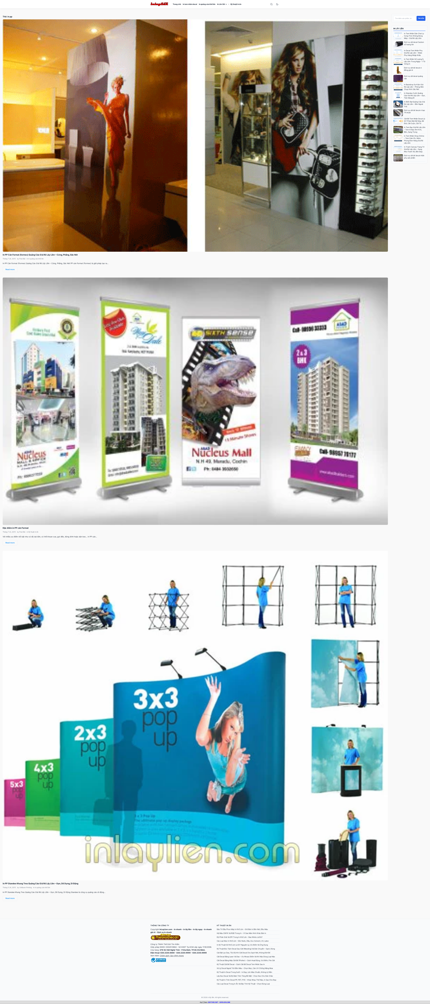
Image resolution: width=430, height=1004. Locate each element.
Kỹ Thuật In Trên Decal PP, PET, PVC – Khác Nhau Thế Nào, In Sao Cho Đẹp (246, 980)
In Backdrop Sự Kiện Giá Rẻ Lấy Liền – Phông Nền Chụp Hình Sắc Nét (414, 86)
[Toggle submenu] (229, 4)
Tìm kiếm (421, 18)
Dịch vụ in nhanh (164, 932)
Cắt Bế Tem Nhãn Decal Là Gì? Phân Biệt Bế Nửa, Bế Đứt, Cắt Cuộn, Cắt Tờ (414, 121)
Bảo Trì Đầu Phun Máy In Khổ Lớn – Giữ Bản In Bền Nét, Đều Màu (242, 929)
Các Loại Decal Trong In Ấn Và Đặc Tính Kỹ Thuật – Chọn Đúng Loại (243, 984)
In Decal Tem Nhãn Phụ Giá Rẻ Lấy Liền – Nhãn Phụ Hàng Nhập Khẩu (413, 52)
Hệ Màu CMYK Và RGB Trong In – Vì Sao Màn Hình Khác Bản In (241, 933)
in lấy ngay (197, 929)
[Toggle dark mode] (277, 4)
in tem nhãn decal (190, 4)
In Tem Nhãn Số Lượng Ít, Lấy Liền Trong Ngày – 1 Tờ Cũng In (414, 61)
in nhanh (178, 929)
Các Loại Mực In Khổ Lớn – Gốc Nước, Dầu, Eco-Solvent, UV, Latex (243, 941)
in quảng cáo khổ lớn (207, 4)
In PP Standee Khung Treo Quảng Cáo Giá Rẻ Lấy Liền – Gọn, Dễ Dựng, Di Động (40, 883)
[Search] (271, 4)
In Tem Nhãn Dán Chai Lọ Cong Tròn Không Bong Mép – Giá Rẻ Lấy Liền (414, 35)
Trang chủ (177, 4)
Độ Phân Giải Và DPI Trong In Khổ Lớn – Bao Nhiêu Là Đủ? (239, 937)
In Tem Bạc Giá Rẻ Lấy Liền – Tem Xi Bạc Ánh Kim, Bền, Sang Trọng (414, 129)
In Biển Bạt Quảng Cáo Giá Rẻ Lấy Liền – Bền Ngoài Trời (414, 104)
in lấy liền (187, 929)
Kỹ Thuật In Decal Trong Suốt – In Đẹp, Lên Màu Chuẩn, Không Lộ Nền (244, 972)
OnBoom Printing (25, 887)
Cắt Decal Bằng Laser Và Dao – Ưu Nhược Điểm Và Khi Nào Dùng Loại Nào (246, 957)
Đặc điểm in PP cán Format (16, 528)
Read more (10, 269)
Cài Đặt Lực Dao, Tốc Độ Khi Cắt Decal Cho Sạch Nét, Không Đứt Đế (243, 953)
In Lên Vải (221, 4)
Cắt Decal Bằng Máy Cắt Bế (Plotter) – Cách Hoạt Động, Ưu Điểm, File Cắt (246, 960)
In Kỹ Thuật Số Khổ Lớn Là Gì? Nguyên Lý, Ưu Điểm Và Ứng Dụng (242, 945)
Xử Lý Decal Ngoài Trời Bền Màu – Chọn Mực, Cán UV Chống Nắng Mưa (245, 968)
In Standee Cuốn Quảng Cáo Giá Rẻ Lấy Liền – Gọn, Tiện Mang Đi (414, 95)
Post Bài (22, 259)
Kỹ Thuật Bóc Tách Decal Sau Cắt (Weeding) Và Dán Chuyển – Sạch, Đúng (246, 949)
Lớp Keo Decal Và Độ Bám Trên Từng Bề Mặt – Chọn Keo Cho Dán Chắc (245, 976)
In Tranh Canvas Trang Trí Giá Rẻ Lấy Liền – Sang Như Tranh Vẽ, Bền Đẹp (414, 149)
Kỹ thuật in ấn (235, 4)
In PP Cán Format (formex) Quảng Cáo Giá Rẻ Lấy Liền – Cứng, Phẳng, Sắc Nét (40, 255)
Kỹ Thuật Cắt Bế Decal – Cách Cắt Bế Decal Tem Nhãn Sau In (241, 964)
